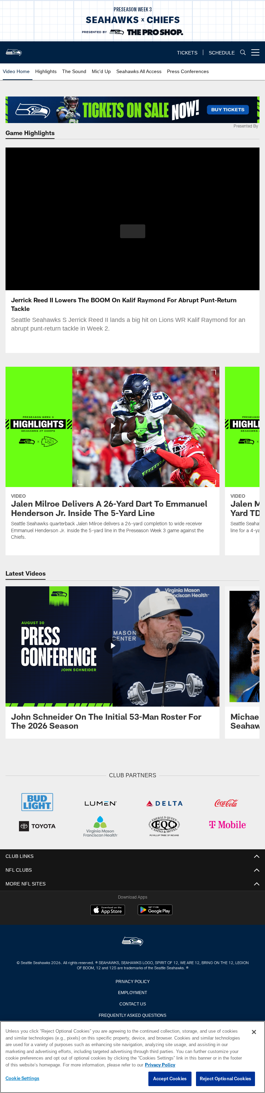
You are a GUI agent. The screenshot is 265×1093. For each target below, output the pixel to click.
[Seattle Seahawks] (132, 941)
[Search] (243, 52)
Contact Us (132, 1002)
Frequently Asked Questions (132, 1014)
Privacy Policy (132, 980)
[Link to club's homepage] (14, 49)
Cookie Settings (22, 1078)
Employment (132, 991)
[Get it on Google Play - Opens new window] (155, 912)
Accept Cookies (170, 1079)
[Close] (254, 1032)
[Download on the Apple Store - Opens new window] (107, 910)
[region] (132, 1057)
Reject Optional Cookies (225, 1079)
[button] (132, 231)
